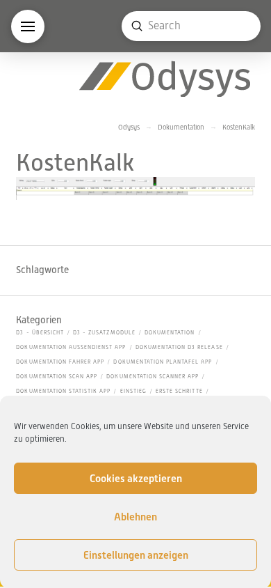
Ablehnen (135, 517)
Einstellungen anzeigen (135, 555)
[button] (27, 26)
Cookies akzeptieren (136, 478)
